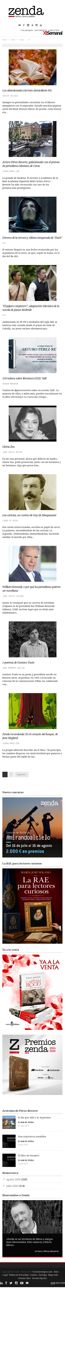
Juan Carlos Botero (12, 452)
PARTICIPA (53, 30)
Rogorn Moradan (10, 383)
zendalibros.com (10, 171)
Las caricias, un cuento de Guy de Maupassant (29, 515)
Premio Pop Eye (39, 1278)
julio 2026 (12, 1186)
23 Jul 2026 (23, 1163)
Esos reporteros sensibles (32, 1136)
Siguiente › (22, 774)
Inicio (4, 39)
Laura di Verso (10, 520)
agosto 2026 (13, 1179)
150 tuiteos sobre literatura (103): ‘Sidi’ (24, 378)
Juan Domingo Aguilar (13, 668)
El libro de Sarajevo (28, 1155)
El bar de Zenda (26, 1122)
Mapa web (53, 1275)
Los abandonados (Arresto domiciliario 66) (26, 90)
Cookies (33, 1275)
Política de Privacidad (19, 1275)
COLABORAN (27, 30)
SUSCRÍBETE (40, 30)
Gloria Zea (8, 447)
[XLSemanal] (53, 33)
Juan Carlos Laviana (12, 596)
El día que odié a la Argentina (34, 1117)
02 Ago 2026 (23, 1125)
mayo (21, 39)
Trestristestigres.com (42, 1271)
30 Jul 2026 (23, 1144)
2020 (13, 39)
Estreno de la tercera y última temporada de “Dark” (32, 238)
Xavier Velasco (10, 95)
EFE (4, 243)
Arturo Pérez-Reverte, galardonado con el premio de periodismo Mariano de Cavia (30, 164)
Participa (43, 1275)
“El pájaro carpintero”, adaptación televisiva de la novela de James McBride (30, 308)
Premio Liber (24, 1278)
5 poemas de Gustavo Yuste (18, 662)
